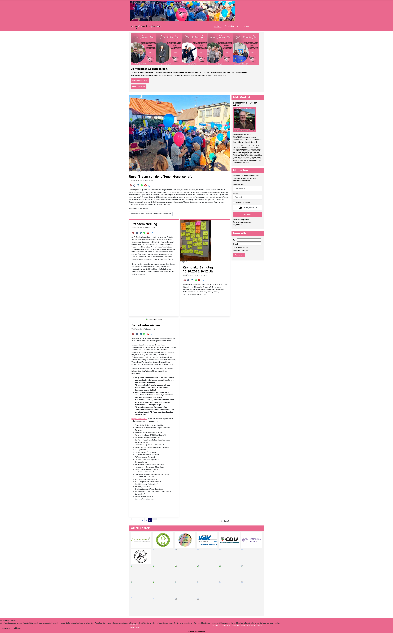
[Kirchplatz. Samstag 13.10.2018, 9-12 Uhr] (195, 240)
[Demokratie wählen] (154, 319)
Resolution (229, 26)
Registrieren (237, 225)
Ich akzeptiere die (241, 249)
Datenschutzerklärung (241, 250)
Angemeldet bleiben (243, 202)
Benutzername (238, 185)
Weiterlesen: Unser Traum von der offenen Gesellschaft (151, 214)
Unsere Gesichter (138, 87)
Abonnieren (239, 255)
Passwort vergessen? (241, 220)
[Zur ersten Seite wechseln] (130, 519)
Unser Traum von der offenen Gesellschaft (160, 176)
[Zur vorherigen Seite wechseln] (133, 519)
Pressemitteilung (144, 224)
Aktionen (217, 26)
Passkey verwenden (249, 208)
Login (259, 26)
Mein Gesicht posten (139, 80)
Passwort (236, 194)
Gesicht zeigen (243, 26)
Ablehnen (17, 628)
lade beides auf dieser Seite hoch (214, 75)
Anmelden (247, 214)
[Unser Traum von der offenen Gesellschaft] (179, 133)
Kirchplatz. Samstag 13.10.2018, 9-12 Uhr (198, 269)
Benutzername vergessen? (242, 222)
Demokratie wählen (146, 325)
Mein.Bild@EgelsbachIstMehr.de (160, 75)
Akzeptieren (6, 628)
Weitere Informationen (196, 632)
